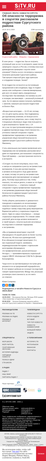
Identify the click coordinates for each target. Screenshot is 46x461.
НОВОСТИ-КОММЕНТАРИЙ (33, 326)
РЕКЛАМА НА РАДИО (10, 316)
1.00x (30, 52)
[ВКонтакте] (3, 285)
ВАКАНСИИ (31, 347)
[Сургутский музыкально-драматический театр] (12, 396)
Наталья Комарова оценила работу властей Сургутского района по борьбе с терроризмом (22, 302)
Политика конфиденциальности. (14, 429)
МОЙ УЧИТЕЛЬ (8, 344)
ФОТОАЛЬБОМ (32, 344)
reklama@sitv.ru (26, 410)
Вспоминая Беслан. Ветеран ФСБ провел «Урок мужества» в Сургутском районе (22, 298)
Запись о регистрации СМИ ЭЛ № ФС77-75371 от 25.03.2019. (26, 434)
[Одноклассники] (6, 285)
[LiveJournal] (13, 285)
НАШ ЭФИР (6, 374)
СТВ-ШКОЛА (7, 362)
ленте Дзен (7, 291)
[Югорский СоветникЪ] (30, 390)
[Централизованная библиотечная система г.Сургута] (12, 390)
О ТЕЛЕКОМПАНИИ (34, 338)
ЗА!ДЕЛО (30, 333)
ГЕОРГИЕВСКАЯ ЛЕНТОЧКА (8, 348)
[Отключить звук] (37, 53)
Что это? (15, 451)
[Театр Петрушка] (41, 390)
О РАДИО (5, 367)
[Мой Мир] (9, 285)
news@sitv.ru (25, 412)
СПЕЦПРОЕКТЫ (8, 338)
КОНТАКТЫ (31, 350)
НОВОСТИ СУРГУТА (34, 313)
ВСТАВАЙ (30, 319)
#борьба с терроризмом (29, 57)
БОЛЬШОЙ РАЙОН (34, 330)
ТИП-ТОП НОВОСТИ (34, 322)
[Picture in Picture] (34, 53)
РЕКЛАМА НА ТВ (8, 313)
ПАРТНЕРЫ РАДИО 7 (10, 377)
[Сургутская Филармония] (19, 383)
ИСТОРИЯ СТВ (32, 341)
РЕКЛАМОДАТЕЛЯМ (10, 310)
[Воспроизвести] (23, 43)
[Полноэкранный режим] (41, 53)
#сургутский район (10, 57)
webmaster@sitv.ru (28, 408)
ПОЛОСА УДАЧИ (8, 360)
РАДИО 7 (5, 371)
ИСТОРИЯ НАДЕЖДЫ (10, 352)
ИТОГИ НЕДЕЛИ (33, 316)
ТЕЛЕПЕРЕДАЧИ (33, 310)
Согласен (41, 453)
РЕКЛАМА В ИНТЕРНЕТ (6, 320)
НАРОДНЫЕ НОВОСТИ (6, 356)
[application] (23, 43)
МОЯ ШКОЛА (7, 341)
